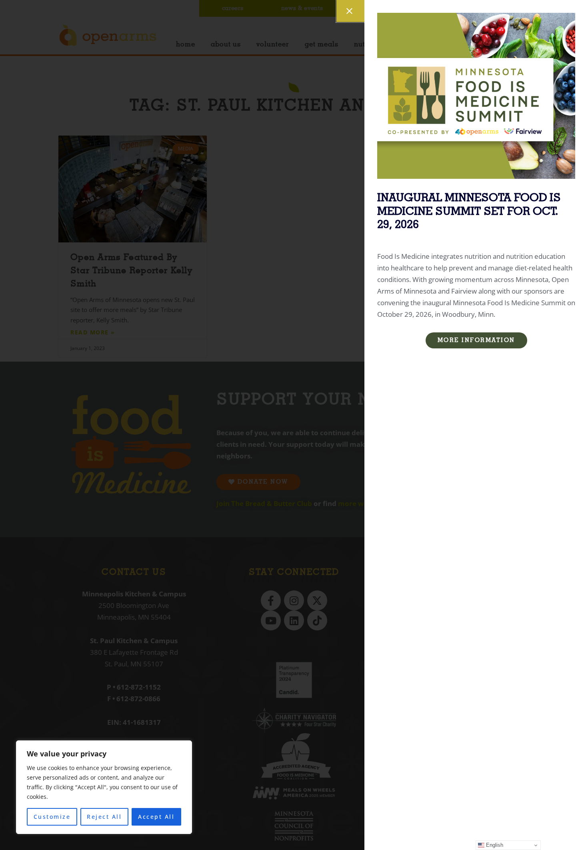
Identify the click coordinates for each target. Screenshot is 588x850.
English (493, 845)
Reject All (104, 816)
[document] (294, 425)
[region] (104, 787)
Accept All (156, 816)
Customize (52, 816)
